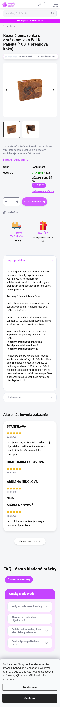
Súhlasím (30, 698)
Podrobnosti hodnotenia (46, 56)
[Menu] (56, 4)
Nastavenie (30, 687)
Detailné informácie (14, 160)
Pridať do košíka (32, 201)
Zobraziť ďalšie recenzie (30, 541)
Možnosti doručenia (43, 191)
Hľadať (52, 13)
